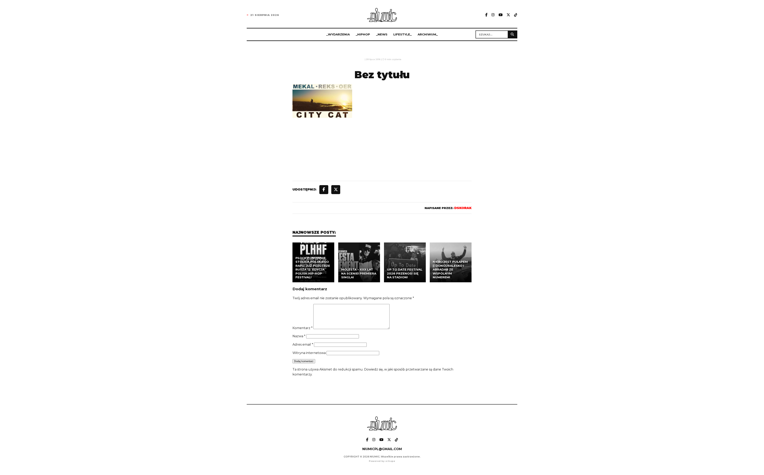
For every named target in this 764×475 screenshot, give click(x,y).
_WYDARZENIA (338, 34)
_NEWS (381, 34)
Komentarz (302, 328)
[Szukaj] (512, 34)
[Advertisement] (382, 158)
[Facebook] (486, 15)
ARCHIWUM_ (428, 34)
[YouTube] (501, 15)
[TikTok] (515, 15)
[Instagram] (493, 15)
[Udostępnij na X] (335, 189)
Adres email (302, 344)
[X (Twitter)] (508, 15)
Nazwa (298, 336)
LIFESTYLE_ (402, 34)
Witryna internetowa (309, 353)
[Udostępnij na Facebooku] (323, 189)
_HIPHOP (363, 34)
